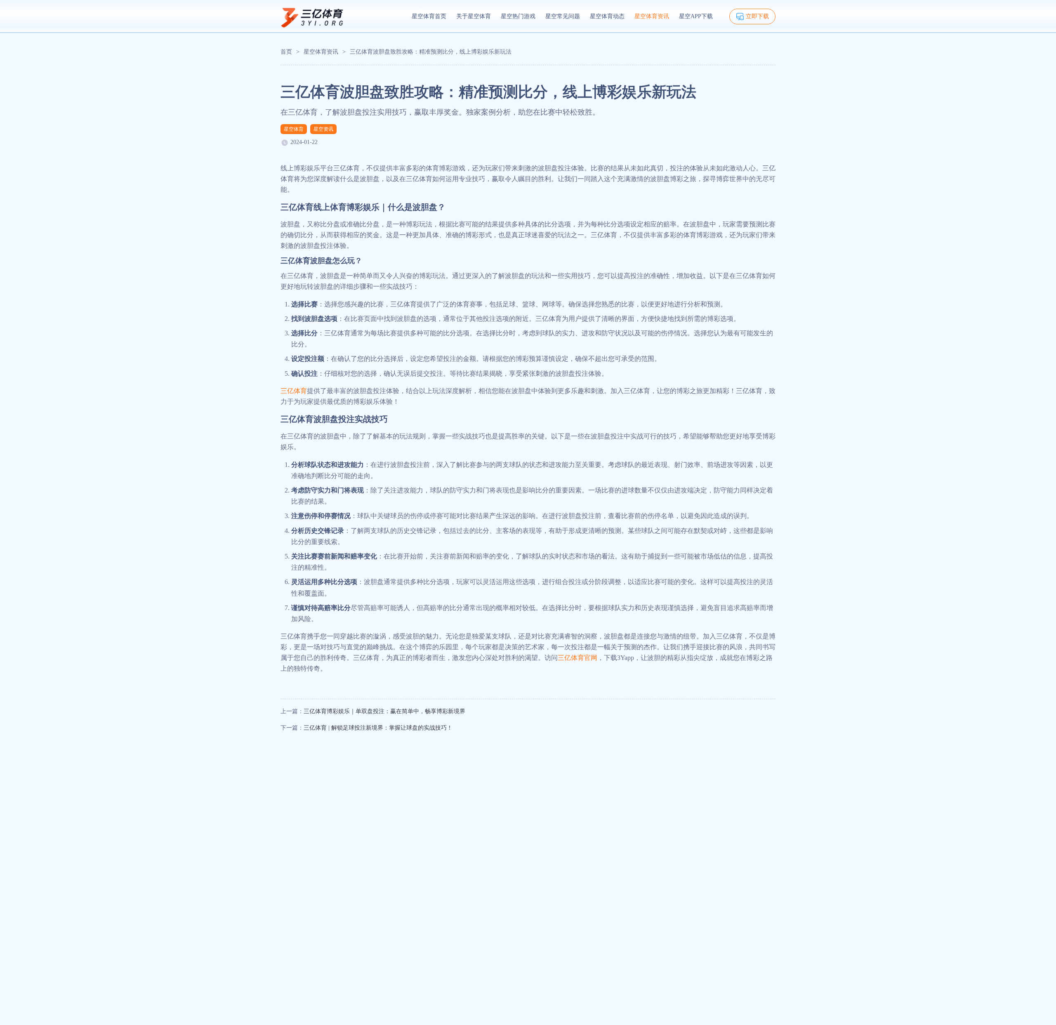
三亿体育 (293, 390)
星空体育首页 (429, 16)
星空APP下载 (696, 16)
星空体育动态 (607, 16)
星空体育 (294, 129)
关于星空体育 (473, 16)
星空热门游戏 (518, 16)
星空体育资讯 (651, 16)
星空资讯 (323, 129)
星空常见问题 (562, 16)
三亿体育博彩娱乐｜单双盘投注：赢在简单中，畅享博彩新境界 (384, 711)
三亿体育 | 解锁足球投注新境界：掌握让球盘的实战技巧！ (378, 728)
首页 (286, 52)
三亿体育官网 (577, 657)
